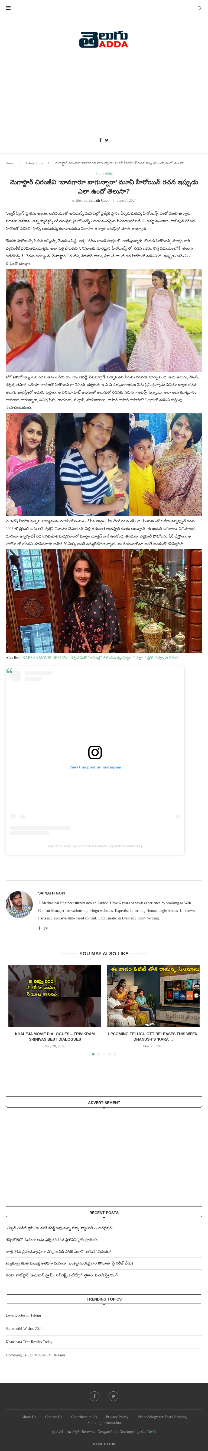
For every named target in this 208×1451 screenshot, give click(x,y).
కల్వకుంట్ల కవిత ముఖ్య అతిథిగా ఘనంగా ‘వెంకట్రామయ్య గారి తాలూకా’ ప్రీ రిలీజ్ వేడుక (69, 1263)
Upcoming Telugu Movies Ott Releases (35, 1355)
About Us (28, 1417)
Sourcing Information (104, 1423)
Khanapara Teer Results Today (29, 1342)
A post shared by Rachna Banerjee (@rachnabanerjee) (95, 846)
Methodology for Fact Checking (162, 1417)
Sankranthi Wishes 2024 (24, 1329)
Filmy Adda (34, 163)
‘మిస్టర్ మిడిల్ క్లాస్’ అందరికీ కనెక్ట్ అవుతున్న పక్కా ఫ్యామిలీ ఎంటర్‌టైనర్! (59, 1228)
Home (10, 163)
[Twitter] (107, 140)
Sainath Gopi (99, 200)
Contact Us (53, 1417)
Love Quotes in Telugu (23, 1315)
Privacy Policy (117, 1417)
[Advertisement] (104, 95)
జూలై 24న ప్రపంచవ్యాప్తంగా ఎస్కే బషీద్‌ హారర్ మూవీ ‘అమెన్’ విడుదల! (58, 1252)
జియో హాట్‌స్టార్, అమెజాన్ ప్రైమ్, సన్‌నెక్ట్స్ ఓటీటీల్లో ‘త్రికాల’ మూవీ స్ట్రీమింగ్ (62, 1275)
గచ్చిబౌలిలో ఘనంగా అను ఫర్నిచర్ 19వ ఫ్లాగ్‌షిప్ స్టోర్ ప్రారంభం (52, 1240)
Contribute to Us (84, 1417)
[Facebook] (100, 140)
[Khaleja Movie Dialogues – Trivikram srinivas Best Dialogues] (54, 996)
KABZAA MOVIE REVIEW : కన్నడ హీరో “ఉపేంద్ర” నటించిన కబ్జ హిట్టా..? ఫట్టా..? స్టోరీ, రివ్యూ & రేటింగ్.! (101, 658)
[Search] (199, 8)
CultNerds (148, 1432)
